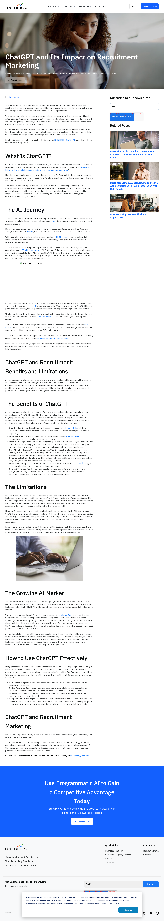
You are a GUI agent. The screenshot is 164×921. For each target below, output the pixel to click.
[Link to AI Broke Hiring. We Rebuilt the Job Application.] (134, 202)
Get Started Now (82, 821)
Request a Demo (150, 6)
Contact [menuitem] (147, 854)
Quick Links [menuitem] (111, 845)
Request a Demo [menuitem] (151, 851)
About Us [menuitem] (109, 862)
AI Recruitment (15, 80)
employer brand (71, 436)
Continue (128, 910)
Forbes (30, 231)
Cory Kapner (13, 97)
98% (53, 221)
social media (78, 463)
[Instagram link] (144, 913)
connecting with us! (79, 755)
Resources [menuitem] (110, 858)
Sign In (135, 6)
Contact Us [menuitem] (149, 845)
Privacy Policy (124, 904)
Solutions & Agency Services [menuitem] (118, 854)
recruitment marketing (64, 140)
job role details (70, 428)
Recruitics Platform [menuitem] (114, 851)
